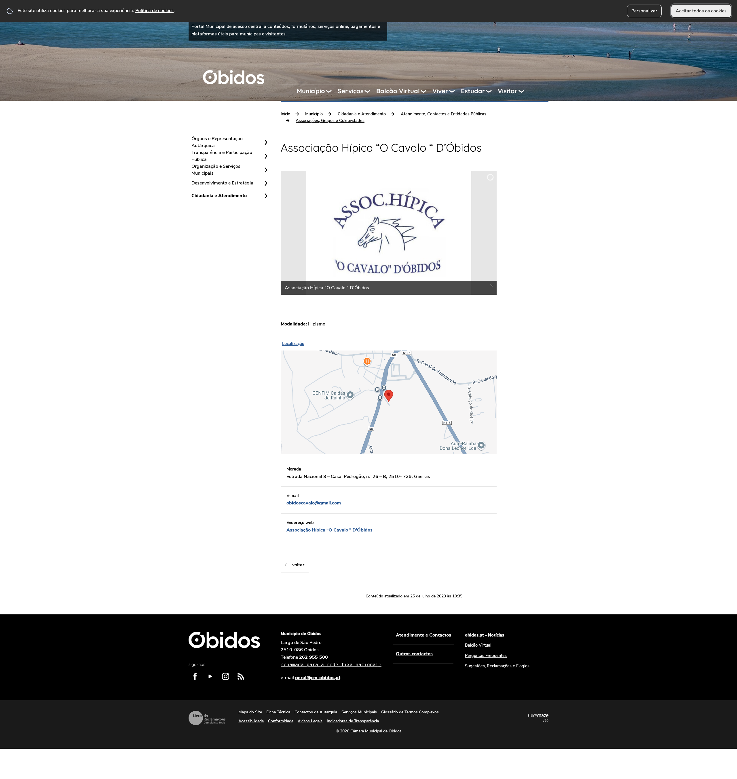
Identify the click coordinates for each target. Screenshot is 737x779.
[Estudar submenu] (491, 91)
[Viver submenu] (454, 91)
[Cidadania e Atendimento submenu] (265, 195)
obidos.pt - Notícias (484, 635)
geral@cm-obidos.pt (317, 678)
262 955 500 (331, 661)
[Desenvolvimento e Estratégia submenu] (265, 183)
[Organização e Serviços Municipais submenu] (265, 170)
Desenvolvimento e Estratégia (222, 183)
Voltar (298, 565)
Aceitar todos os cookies (701, 11)
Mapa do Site (250, 712)
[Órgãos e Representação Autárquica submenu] (265, 142)
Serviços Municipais (359, 712)
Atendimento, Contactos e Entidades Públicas (443, 114)
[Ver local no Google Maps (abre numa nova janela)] (389, 396)
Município (311, 91)
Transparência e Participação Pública (221, 156)
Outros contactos (414, 654)
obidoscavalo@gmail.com (313, 503)
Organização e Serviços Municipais (215, 169)
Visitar (508, 91)
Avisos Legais (310, 721)
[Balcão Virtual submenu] (426, 91)
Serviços (351, 91)
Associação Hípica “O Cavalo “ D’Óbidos (329, 530)
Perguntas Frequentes (486, 655)
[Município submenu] (331, 91)
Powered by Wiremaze (538, 718)
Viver (440, 91)
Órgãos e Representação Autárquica (217, 142)
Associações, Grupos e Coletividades (330, 120)
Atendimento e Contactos (423, 635)
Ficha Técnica (278, 712)
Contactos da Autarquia (316, 712)
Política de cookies (154, 10)
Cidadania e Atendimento (219, 196)
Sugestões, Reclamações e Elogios (497, 666)
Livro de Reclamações (207, 718)
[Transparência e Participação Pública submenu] (265, 156)
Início (285, 114)
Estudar (473, 91)
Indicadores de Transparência (353, 721)
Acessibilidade (251, 721)
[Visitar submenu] (524, 91)
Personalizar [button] (644, 11)
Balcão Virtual (398, 91)
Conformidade (280, 721)
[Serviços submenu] (370, 91)
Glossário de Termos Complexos (410, 712)
